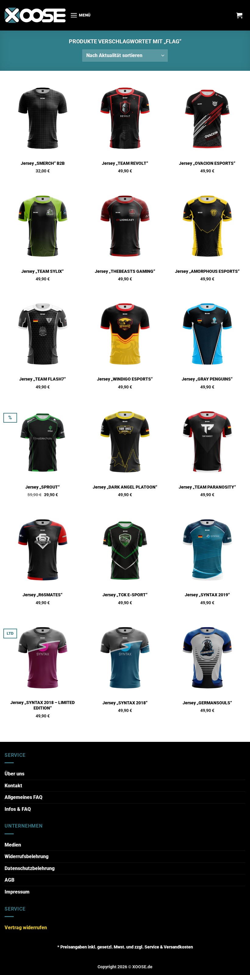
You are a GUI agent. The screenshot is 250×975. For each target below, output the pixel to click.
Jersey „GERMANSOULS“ (207, 703)
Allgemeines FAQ (23, 797)
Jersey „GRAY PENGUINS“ (207, 379)
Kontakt (13, 786)
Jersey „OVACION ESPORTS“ (207, 163)
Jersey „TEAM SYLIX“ (42, 271)
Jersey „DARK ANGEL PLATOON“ (125, 487)
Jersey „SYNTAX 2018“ (125, 703)
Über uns (14, 774)
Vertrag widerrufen (26, 927)
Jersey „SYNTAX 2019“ (207, 595)
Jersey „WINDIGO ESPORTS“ (125, 379)
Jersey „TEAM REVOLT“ (125, 163)
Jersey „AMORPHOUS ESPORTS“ (207, 271)
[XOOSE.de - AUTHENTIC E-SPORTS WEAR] (35, 15)
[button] (80, 15)
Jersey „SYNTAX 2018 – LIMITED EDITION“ (42, 705)
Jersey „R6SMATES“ (42, 595)
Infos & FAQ (18, 809)
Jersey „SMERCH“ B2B (43, 163)
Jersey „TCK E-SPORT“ (125, 595)
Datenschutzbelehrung (30, 868)
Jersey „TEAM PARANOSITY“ (207, 487)
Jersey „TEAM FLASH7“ (42, 379)
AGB (9, 880)
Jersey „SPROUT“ (42, 487)
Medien (13, 845)
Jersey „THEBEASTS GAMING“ (125, 271)
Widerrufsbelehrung (26, 856)
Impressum (17, 892)
